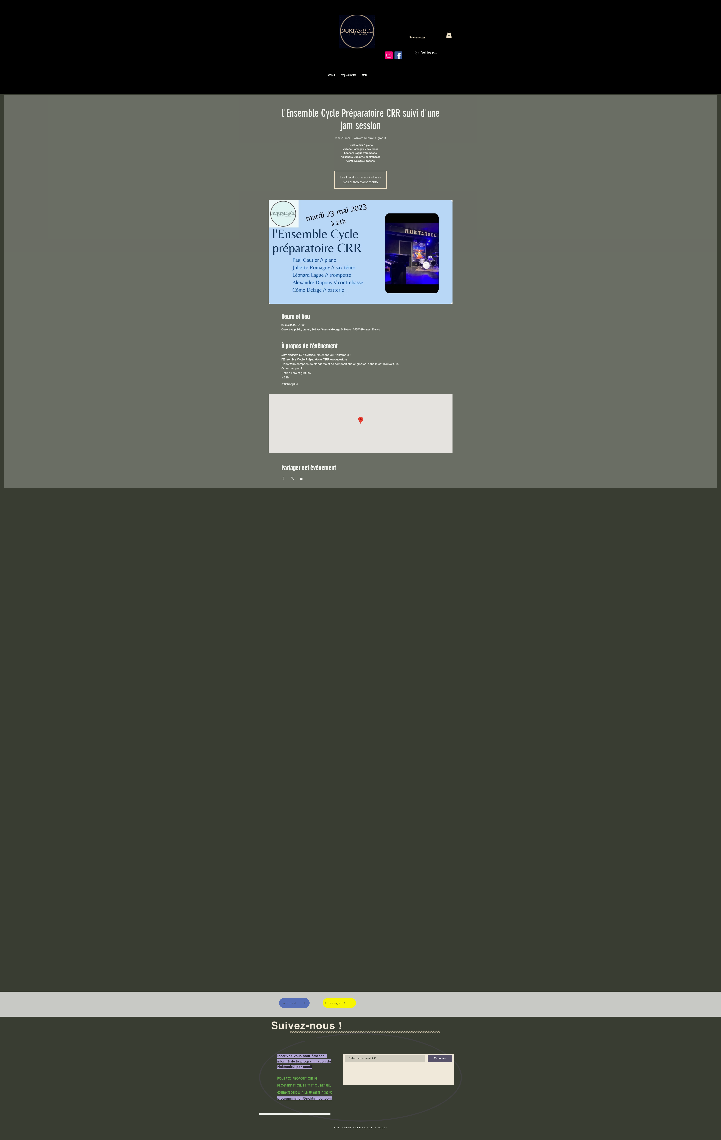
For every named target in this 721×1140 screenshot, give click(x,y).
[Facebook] (398, 55)
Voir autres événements (360, 182)
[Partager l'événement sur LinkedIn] (301, 478)
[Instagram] (389, 55)
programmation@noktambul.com (304, 1098)
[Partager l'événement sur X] (292, 478)
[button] (449, 34)
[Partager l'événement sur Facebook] (283, 478)
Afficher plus (289, 384)
